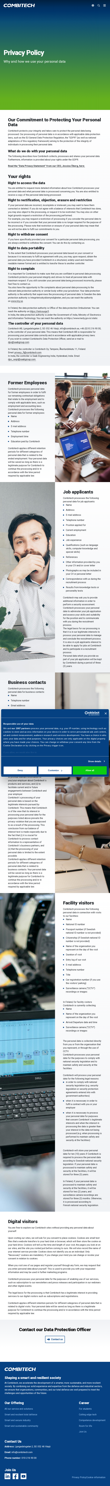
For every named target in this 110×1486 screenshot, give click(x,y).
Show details (94, 761)
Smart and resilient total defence (21, 1414)
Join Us (83, 1431)
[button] (55, 1339)
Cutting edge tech (88, 1414)
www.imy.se (17, 301)
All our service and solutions (19, 1408)
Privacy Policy (79, 1477)
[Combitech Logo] (19, 5)
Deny (20, 770)
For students (85, 1408)
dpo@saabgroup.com (18, 342)
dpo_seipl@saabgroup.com (22, 359)
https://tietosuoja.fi (39, 311)
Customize (53, 770)
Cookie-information (95, 1477)
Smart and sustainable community (21, 1426)
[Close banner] (106, 713)
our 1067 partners (21, 728)
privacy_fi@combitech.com (27, 352)
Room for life (85, 1426)
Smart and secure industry (18, 1420)
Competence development (92, 1420)
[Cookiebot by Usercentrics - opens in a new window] (86, 713)
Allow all (90, 770)
